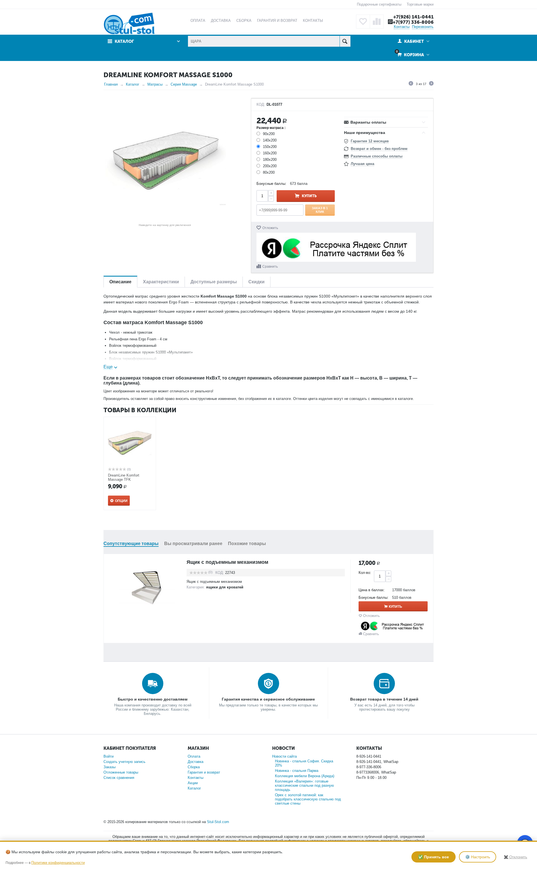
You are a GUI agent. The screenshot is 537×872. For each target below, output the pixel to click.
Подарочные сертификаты (379, 4)
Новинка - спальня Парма (296, 771)
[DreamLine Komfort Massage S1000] (164, 159)
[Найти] (345, 41)
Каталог (132, 84)
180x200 (270, 159)
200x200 (270, 166)
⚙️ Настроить (477, 857)
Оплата (194, 756)
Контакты (401, 27)
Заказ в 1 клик (320, 209)
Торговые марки (420, 4)
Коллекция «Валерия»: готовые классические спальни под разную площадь (304, 785)
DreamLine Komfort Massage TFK (123, 477)
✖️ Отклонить (515, 857)
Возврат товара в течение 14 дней (384, 699)
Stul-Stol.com (218, 822)
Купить (309, 196)
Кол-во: (365, 573)
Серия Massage (184, 84)
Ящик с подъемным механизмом (227, 562)
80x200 (269, 172)
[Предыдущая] (411, 84)
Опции (121, 501)
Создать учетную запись (124, 762)
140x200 (270, 140)
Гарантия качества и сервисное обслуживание (268, 699)
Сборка (194, 767)
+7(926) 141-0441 (413, 17)
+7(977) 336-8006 (413, 22)
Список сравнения (118, 778)
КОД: (260, 105)
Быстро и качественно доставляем (152, 699)
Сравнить (270, 266)
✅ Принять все (433, 857)
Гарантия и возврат (204, 772)
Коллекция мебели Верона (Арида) (304, 776)
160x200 (270, 153)
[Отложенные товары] (363, 22)
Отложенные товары (120, 772)
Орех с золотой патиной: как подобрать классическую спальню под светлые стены (308, 799)
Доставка (195, 762)
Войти (108, 756)
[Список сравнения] (377, 22)
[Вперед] (431, 84)
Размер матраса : (271, 128)
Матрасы (154, 84)
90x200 (269, 134)
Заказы (109, 767)
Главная (111, 84)
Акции (193, 783)
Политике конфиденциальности (58, 863)
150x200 (270, 147)
